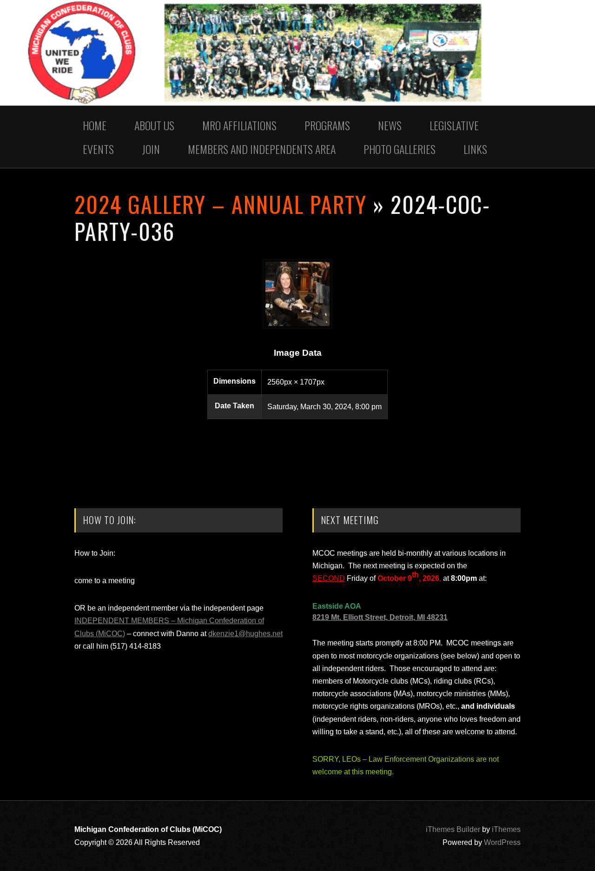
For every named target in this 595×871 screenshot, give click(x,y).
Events (98, 148)
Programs (327, 125)
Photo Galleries (400, 148)
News (390, 125)
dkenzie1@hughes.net (245, 634)
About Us (154, 125)
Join (151, 148)
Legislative (454, 125)
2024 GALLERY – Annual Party (220, 203)
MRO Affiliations (239, 125)
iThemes (506, 829)
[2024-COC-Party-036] (297, 326)
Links (475, 148)
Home (94, 125)
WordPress (502, 842)
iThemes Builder (453, 829)
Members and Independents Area (262, 148)
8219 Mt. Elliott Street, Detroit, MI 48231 (380, 617)
